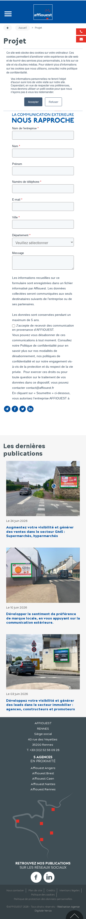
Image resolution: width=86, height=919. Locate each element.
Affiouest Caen (43, 778)
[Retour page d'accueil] (43, 12)
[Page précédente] (7, 28)
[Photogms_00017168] (43, 488)
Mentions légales (70, 890)
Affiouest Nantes (43, 784)
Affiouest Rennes (43, 789)
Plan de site (35, 890)
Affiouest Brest (43, 773)
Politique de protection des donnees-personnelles (43, 899)
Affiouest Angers (43, 768)
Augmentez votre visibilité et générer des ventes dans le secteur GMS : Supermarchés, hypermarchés (40, 531)
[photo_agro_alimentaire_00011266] (43, 575)
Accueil (23, 27)
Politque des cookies (43, 894)
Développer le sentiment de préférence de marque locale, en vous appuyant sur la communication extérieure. (43, 618)
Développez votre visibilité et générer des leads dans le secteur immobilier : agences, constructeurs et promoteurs (40, 704)
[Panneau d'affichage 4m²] (43, 661)
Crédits (51, 890)
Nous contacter (15, 890)
